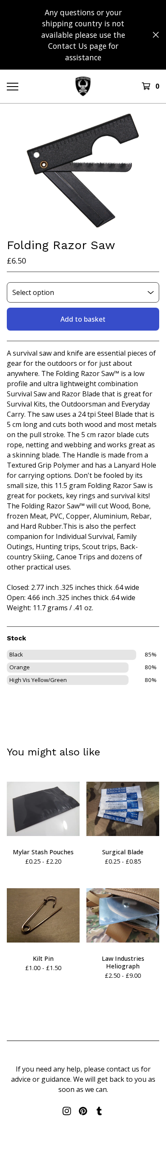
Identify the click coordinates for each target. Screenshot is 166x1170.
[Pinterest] (83, 1111)
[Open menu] (12, 86)
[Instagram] (66, 1111)
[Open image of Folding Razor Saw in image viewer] (83, 171)
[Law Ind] (83, 86)
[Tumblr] (99, 1111)
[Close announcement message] (156, 35)
